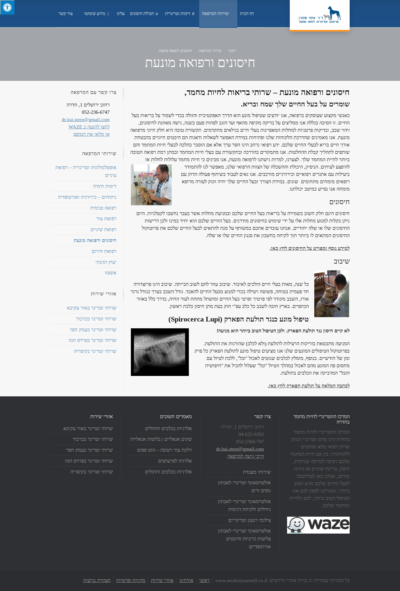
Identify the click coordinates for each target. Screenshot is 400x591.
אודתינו (186, 580)
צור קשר (66, 13)
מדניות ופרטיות (130, 580)
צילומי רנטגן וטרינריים (249, 520)
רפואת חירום (104, 251)
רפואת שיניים (103, 229)
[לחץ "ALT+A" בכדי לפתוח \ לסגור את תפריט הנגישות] (7, 7)
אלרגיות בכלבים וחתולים (168, 428)
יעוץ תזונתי (106, 262)
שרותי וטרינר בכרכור (96, 318)
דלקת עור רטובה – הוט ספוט (164, 450)
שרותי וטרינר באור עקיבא (91, 308)
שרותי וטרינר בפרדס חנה (92, 340)
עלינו (121, 13)
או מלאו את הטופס (91, 134)
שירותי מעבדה (257, 472)
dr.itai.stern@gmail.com (86, 119)
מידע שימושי (94, 13)
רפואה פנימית (103, 208)
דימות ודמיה (104, 186)
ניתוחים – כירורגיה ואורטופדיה (87, 197)
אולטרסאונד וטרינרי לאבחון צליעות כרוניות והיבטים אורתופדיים (244, 538)
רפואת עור (106, 218)
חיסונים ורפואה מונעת (95, 240)
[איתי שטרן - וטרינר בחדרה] (320, 15)
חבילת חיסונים (142, 13)
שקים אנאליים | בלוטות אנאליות (161, 439)
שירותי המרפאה (215, 13)
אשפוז (110, 272)
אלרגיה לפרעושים (175, 461)
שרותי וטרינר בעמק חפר (93, 329)
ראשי (204, 580)
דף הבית (247, 13)
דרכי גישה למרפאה (245, 456)
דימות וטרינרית (177, 13)
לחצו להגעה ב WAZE (89, 127)
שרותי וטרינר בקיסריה (95, 351)
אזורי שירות (162, 580)
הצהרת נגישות (96, 580)
